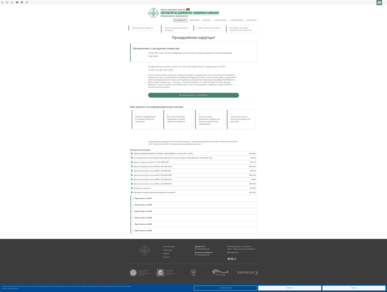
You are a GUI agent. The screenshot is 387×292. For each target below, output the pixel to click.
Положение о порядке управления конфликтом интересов (154, 192)
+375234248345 (227, 80)
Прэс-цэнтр (220, 20)
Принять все (354, 287)
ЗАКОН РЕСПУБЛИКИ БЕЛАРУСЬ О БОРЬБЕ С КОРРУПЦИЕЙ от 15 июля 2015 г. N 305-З (163, 153)
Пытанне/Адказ (169, 246)
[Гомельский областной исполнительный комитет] (166, 273)
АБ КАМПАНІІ (179, 20)
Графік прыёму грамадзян (208, 28)
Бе (7, 2)
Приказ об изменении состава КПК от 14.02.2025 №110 (153, 179)
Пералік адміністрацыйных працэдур (177, 29)
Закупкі (166, 257)
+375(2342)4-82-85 (202, 249)
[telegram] (22, 2)
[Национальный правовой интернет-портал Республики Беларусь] (220, 273)
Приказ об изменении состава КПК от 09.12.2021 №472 (153, 166)
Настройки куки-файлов (225, 287)
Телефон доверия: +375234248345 (194, 95)
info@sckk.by (234, 252)
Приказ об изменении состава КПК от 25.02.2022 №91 (152, 171)
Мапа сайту (167, 250)
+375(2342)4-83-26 (203, 255)
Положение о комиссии (142, 188)
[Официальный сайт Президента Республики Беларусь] (193, 273)
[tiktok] (27, 2)
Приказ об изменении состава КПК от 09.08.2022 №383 (153, 175)
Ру (2, 2)
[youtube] (17, 2)
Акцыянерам (236, 20)
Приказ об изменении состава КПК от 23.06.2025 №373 (153, 184)
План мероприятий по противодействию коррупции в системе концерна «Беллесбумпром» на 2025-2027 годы (173, 158)
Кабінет (166, 253)
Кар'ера (207, 20)
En (12, 2)
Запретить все (289, 287)
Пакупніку (194, 20)
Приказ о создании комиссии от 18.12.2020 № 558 (151, 162)
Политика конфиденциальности (10, 288)
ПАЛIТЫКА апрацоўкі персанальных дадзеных (241, 29)
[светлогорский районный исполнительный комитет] (139, 273)
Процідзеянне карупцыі (142, 28)
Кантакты (251, 20)
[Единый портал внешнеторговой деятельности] (248, 273)
